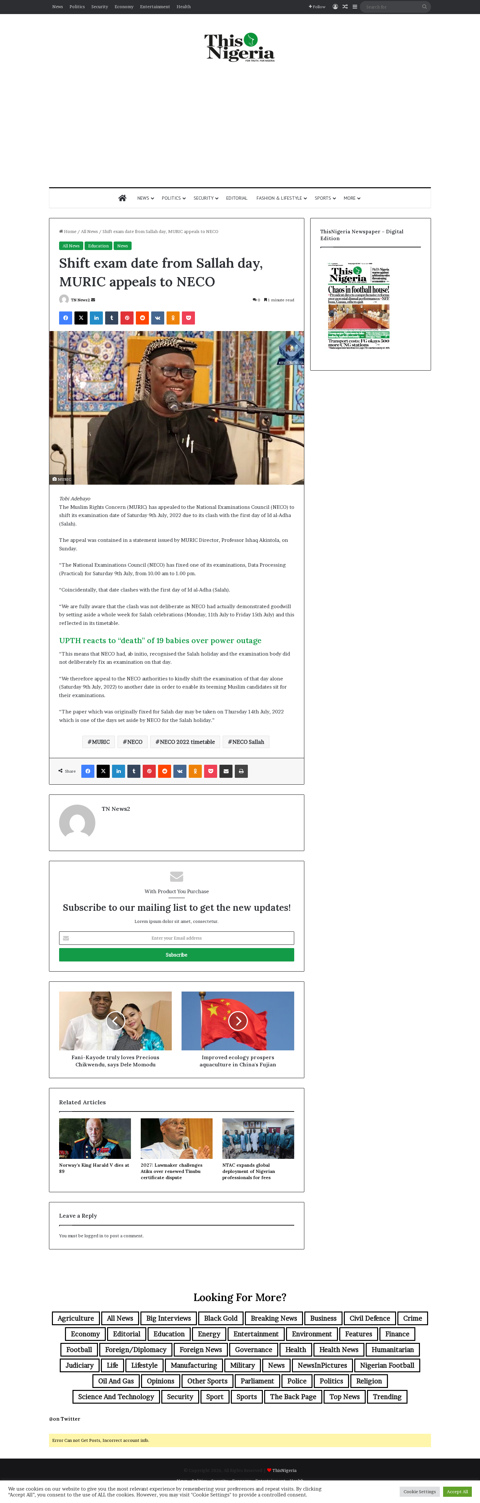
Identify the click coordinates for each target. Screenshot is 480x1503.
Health (184, 6)
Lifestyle (144, 1365)
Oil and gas (116, 1381)
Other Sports (207, 1381)
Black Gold (221, 1318)
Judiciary (80, 1365)
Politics (77, 6)
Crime (412, 1318)
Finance (397, 1334)
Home (69, 231)
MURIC (101, 742)
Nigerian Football (387, 1365)
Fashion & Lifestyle (279, 198)
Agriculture (76, 1318)
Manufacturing (194, 1365)
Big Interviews (168, 1318)
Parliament (257, 1381)
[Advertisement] (240, 125)
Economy (124, 6)
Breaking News (274, 1318)
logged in (93, 1235)
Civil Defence (370, 1318)
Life (112, 1365)
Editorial (237, 198)
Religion (369, 1381)
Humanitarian (393, 1350)
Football (79, 1350)
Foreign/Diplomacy (136, 1350)
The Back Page (293, 1397)
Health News (339, 1350)
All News (89, 231)
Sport (215, 1397)
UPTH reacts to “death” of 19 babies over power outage (160, 640)
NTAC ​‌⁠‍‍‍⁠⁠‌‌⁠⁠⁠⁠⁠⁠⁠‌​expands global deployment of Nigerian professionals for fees (248, 1171)
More (350, 198)
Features (358, 1334)
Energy (209, 1334)
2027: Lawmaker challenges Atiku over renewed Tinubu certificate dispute (171, 1171)
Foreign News (201, 1350)
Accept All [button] (457, 1491)
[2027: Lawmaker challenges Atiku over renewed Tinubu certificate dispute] (177, 1138)
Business (323, 1318)
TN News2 (80, 299)
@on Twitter (64, 1419)
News (57, 6)
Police (297, 1381)
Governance (253, 1350)
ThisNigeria (284, 1470)
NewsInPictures (322, 1365)
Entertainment (155, 6)
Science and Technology (116, 1397)
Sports (323, 198)
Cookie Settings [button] (420, 1491)
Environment (312, 1334)
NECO (134, 742)
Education (98, 245)
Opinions (160, 1381)
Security (99, 6)
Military (242, 1365)
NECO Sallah (248, 742)
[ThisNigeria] (240, 46)
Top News (344, 1397)
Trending (387, 1397)
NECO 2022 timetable (187, 742)
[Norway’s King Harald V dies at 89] (95, 1138)
